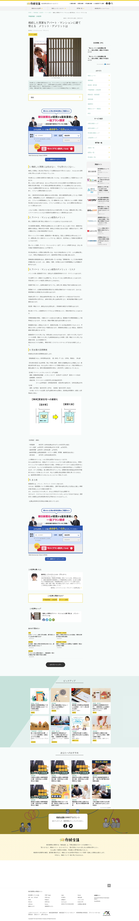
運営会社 (30, 914)
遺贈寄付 (90, 104)
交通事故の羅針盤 (82, 904)
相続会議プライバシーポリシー (67, 912)
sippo (62, 895)
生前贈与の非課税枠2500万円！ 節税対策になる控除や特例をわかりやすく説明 (101, 706)
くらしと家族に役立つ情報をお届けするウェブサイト (103, 230)
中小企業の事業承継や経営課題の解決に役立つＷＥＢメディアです (103, 199)
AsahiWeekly (97, 901)
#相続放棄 (54, 710)
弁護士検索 (73, 3)
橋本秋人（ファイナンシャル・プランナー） (38, 30)
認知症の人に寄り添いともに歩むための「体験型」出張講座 (103, 188)
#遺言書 (74, 712)
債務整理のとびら (49, 906)
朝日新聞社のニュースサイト (103, 169)
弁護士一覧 (91, 147)
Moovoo (30, 901)
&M (29, 897)
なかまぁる (64, 901)
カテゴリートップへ (55, 664)
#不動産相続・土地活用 (50, 599)
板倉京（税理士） (76, 738)
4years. (79, 895)
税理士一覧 (91, 152)
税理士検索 (80, 3)
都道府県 (67, 135)
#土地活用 (33, 741)
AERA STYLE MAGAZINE (67, 904)
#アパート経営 (63, 599)
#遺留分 (94, 740)
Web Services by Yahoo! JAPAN (38, 155)
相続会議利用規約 (53, 912)
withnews (30, 904)
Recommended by (100, 64)
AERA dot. (47, 901)
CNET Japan (48, 895)
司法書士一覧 (92, 157)
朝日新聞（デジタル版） (34, 895)
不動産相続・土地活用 (34, 16)
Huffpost (47, 899)
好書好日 (63, 899)
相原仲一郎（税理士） (97, 710)
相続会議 (80, 897)
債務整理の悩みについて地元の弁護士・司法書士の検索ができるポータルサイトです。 (103, 220)
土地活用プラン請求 (99, 3)
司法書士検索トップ (93, 133)
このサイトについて (33, 912)
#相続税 (32, 712)
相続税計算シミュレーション (102, 8)
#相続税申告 (54, 741)
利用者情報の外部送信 (82, 912)
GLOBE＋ (63, 897)
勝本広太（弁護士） (55, 708)
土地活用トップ (92, 137)
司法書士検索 (89, 3)
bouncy (46, 904)
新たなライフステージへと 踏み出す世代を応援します (103, 179)
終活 (30, 632)
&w (32, 897)
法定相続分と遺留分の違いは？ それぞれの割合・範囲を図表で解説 (101, 734)
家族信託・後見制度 (93, 94)
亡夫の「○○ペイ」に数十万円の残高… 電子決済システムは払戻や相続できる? (41, 635)
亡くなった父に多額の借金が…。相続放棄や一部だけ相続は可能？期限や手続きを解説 (41, 653)
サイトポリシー (44, 912)
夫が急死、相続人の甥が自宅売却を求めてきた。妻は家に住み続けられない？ (41, 644)
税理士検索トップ (93, 128)
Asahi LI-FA (80, 901)
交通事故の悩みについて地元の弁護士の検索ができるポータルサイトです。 (103, 240)
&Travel (36, 897)
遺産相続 (30, 642)
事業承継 (90, 99)
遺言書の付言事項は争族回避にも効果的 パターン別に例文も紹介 (80, 706)
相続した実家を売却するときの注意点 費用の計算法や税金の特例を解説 (69, 635)
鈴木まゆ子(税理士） (35, 710)
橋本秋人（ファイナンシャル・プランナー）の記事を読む (65, 587)
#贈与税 (94, 712)
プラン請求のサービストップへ (55, 159)
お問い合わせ (44, 914)
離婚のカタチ (31, 906)
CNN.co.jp (47, 897)
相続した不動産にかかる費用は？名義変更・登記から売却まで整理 (69, 644)
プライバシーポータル (94, 912)
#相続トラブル (75, 740)
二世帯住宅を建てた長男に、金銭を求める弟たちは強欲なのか (80, 734)
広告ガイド (37, 914)
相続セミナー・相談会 (94, 108)
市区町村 (67, 140)
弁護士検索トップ (93, 123)
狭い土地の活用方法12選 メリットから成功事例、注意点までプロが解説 (39, 734)
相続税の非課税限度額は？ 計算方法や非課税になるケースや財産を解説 (39, 706)
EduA (29, 899)
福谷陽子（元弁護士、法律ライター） (101, 738)
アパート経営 (33, 34)
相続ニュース (92, 75)
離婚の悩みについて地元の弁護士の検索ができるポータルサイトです (103, 209)
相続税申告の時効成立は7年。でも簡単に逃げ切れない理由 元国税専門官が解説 (59, 734)
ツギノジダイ (81, 899)
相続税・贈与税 (92, 85)
